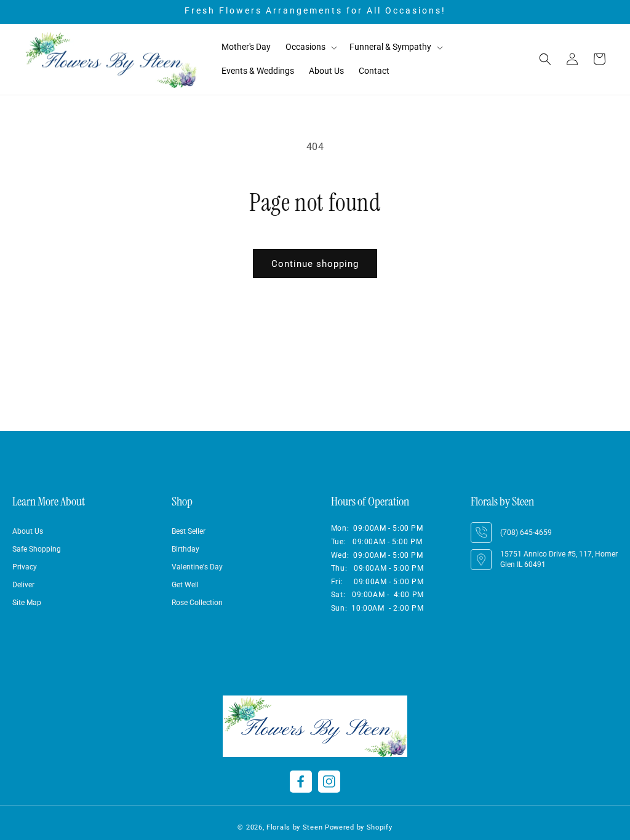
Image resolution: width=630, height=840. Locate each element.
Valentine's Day (197, 567)
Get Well (185, 584)
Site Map (26, 602)
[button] (310, 47)
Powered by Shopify (359, 827)
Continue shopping (315, 263)
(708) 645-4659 (526, 532)
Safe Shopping (36, 549)
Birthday (185, 549)
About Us (27, 531)
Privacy (24, 567)
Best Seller (188, 531)
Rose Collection (197, 602)
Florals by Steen (294, 827)
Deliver (23, 584)
